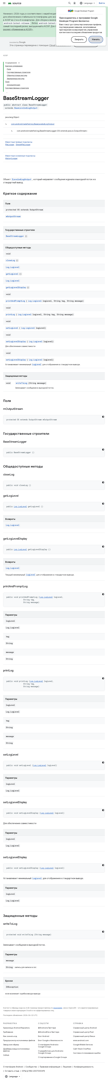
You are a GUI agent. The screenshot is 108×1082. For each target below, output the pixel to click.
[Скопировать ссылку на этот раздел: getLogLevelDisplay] (30, 539)
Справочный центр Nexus (84, 1036)
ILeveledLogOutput (21, 179)
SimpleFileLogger (23, 144)
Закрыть (79, 39)
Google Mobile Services (83, 1044)
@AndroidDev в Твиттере (48, 1032)
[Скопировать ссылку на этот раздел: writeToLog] (20, 924)
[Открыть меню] (4, 3)
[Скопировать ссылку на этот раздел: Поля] (13, 401)
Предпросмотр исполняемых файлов (19, 1040)
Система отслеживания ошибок (87, 1053)
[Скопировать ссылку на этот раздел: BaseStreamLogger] (30, 442)
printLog (10, 314)
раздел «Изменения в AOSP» (18, 29)
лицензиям (57, 1008)
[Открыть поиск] (69, 3)
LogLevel (36, 364)
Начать (96, 39)
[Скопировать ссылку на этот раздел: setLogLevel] (21, 754)
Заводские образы (11, 1044)
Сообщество (31, 1067)
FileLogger (9, 144)
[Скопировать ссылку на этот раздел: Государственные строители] (52, 434)
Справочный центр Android (85, 1028)
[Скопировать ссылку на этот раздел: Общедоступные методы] (45, 466)
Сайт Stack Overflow (82, 1049)
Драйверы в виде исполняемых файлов (16, 1050)
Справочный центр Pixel (83, 1032)
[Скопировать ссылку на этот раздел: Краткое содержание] (40, 193)
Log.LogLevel (12, 267)
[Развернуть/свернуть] (19, 62)
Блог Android (43, 1036)
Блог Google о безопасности (50, 1040)
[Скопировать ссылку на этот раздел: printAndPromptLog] (30, 586)
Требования (8, 1032)
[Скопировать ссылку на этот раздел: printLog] (16, 670)
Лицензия (67, 1067)
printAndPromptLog (15, 301)
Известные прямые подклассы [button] (18, 143)
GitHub (6, 1055)
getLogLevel (12, 274)
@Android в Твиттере (47, 1028)
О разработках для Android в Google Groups (50, 1052)
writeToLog (21, 383)
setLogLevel (12, 328)
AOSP (5, 55)
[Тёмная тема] (103, 416)
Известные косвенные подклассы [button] (20, 157)
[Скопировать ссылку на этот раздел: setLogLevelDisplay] (30, 802)
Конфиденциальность (83, 1067)
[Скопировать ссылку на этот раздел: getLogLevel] (21, 496)
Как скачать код (10, 1036)
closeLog (10, 260)
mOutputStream (13, 216)
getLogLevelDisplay (16, 287)
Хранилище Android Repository (16, 1028)
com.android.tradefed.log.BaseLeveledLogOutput (32, 124)
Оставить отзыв (12, 1071)
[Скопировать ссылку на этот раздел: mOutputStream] (26, 409)
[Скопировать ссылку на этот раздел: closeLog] (17, 474)
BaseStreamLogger (15, 236)
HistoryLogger (11, 158)
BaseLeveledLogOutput (25, 108)
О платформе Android (13, 1067)
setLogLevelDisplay (16, 341)
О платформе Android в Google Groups (48, 1045)
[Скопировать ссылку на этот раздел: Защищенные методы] (40, 916)
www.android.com (81, 1040)
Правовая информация (50, 1067)
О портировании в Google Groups (52, 1057)
